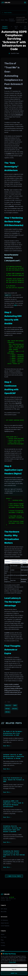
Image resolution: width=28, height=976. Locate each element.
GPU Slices (4, 909)
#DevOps (8, 708)
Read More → (7, 746)
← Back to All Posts (14, 876)
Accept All (14, 973)
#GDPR (15, 705)
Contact (3, 945)
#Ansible (14, 708)
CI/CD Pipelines (5, 925)
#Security (8, 705)
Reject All (14, 969)
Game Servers (5, 923)
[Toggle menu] (25, 2)
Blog (6, 20)
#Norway (8, 712)
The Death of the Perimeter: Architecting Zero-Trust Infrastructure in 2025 (13, 733)
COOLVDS (6, 2)
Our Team (3, 937)
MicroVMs (3, 911)
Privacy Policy (12, 962)
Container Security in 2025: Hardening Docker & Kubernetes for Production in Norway (13, 756)
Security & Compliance (12, 19)
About (2, 934)
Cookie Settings (14, 965)
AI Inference (4, 920)
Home (2, 20)
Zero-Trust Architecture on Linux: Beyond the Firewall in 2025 (13, 779)
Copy (21, 265)
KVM (15, 305)
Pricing (3, 942)
